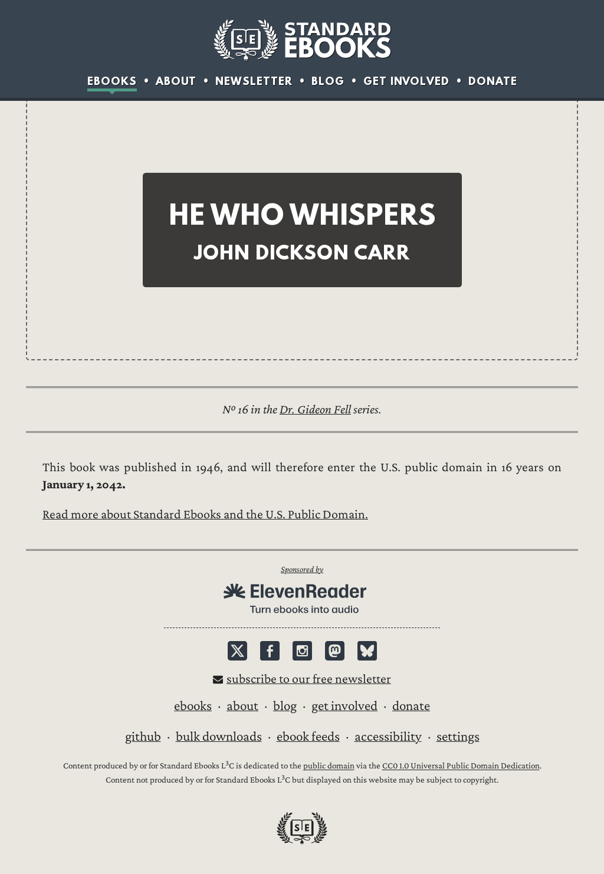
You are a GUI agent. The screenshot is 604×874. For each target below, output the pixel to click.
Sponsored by (302, 569)
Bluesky (367, 651)
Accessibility (388, 736)
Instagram (302, 651)
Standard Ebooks (302, 40)
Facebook (270, 651)
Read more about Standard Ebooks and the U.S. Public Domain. (205, 514)
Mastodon (334, 651)
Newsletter (254, 81)
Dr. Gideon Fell (315, 409)
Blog (327, 81)
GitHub (143, 736)
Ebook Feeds (308, 736)
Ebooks (112, 81)
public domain (328, 766)
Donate (492, 81)
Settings (458, 736)
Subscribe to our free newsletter (308, 679)
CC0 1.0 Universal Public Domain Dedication (461, 766)
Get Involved (406, 81)
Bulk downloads (219, 736)
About (176, 81)
